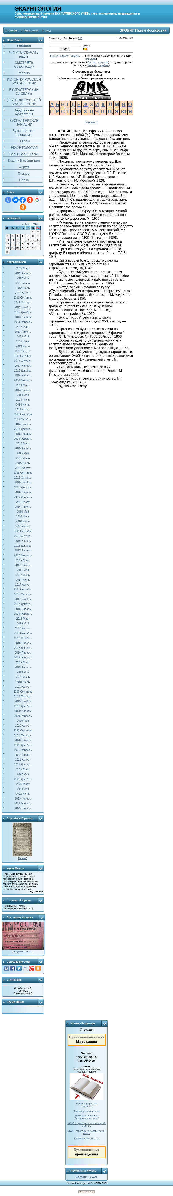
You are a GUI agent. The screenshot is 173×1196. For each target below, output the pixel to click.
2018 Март (23, 618)
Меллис (22, 858)
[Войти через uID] (8, 200)
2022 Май (23, 774)
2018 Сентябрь (23, 633)
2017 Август (23, 584)
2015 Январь (23, 433)
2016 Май (23, 511)
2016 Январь (23, 492)
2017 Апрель (23, 565)
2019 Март (23, 662)
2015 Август (23, 467)
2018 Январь (23, 608)
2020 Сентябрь (23, 730)
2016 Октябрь (22, 536)
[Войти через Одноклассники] (23, 207)
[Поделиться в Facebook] (12, 968)
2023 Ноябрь (23, 798)
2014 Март (23, 385)
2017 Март (23, 560)
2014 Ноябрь (23, 424)
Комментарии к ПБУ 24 (86, 1138)
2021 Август (23, 759)
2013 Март (23, 326)
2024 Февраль (23, 803)
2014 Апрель (23, 390)
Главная (12, 30)
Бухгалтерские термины (65, 55)
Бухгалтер (86, 1106)
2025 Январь (23, 808)
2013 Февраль (23, 322)
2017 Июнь (23, 574)
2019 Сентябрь (23, 691)
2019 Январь (23, 652)
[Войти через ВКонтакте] (15, 200)
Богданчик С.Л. (87, 1176)
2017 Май (23, 570)
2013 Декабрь (22, 370)
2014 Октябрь (22, 419)
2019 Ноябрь (23, 701)
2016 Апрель (23, 506)
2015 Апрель (23, 448)
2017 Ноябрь (23, 599)
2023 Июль (23, 793)
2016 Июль (23, 521)
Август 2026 (31, 224)
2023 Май (23, 788)
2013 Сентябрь (23, 356)
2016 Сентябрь (23, 531)
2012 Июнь (23, 283)
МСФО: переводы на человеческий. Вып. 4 (86, 1132)
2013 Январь (23, 317)
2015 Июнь (23, 458)
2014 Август (23, 409)
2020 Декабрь (22, 745)
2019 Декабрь (22, 706)
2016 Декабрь (22, 545)
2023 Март (23, 784)
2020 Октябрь (22, 735)
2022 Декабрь (22, 779)
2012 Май (23, 278)
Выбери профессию (86, 1103)
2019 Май (23, 672)
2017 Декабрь (22, 604)
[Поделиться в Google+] (31, 968)
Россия (91, 62)
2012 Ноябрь (23, 307)
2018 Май (23, 623)
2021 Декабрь (22, 764)
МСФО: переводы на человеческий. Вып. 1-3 (86, 1124)
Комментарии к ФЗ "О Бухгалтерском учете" (87, 1116)
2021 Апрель (23, 754)
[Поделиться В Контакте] (6, 968)
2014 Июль (23, 404)
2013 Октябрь (22, 360)
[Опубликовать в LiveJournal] (25, 968)
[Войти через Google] (37, 199)
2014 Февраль (23, 380)
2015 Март (23, 443)
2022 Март (23, 769)
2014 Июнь (23, 399)
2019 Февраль (23, 657)
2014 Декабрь (22, 429)
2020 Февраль (23, 715)
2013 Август (23, 351)
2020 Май (23, 720)
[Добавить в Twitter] (19, 968)
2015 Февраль (23, 438)
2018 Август (23, 628)
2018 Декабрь (22, 647)
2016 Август (23, 526)
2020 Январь (23, 711)
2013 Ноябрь (23, 365)
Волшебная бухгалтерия (86, 1111)
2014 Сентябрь (23, 414)
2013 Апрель (23, 331)
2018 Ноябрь (23, 643)
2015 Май (23, 453)
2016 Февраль (23, 497)
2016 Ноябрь (23, 540)
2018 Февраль (23, 613)
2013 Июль (23, 346)
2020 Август (23, 725)
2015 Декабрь (22, 487)
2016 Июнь (23, 516)
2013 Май (23, 336)
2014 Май (23, 394)
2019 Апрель (23, 667)
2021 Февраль (23, 750)
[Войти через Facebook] (22, 200)
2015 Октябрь (22, 477)
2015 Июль (23, 463)
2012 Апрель (23, 273)
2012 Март (23, 268)
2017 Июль (23, 579)
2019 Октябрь (22, 696)
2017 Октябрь (22, 594)
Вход (48, 30)
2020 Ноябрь (23, 740)
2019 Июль (23, 681)
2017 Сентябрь (23, 589)
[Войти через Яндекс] (30, 200)
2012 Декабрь (22, 312)
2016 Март (23, 501)
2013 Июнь (23, 341)
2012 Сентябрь (23, 297)
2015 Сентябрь (23, 472)
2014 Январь (23, 375)
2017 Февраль (23, 555)
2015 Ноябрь (23, 482)
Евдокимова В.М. (23, 951)
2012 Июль (23, 287)
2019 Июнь (23, 677)
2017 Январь (23, 550)
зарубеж (90, 58)
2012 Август (23, 292)
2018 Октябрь (22, 638)
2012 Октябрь (22, 302)
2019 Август (23, 686)
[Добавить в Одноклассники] (38, 968)
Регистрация (31, 30)
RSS (80, 38)
